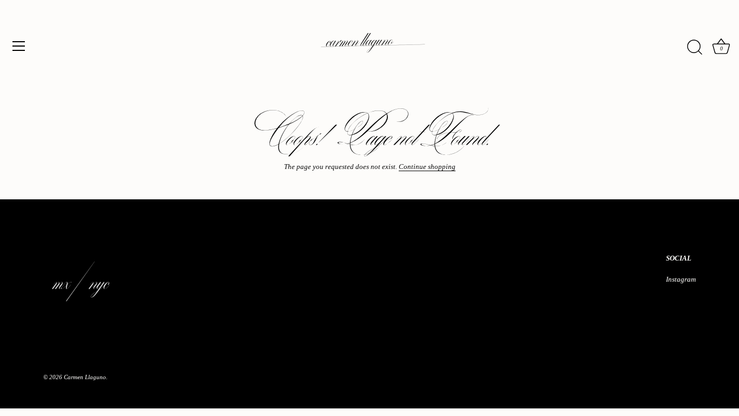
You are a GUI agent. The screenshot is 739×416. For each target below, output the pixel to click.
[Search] (695, 48)
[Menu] (19, 46)
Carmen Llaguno (85, 377)
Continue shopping (427, 166)
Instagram (681, 279)
